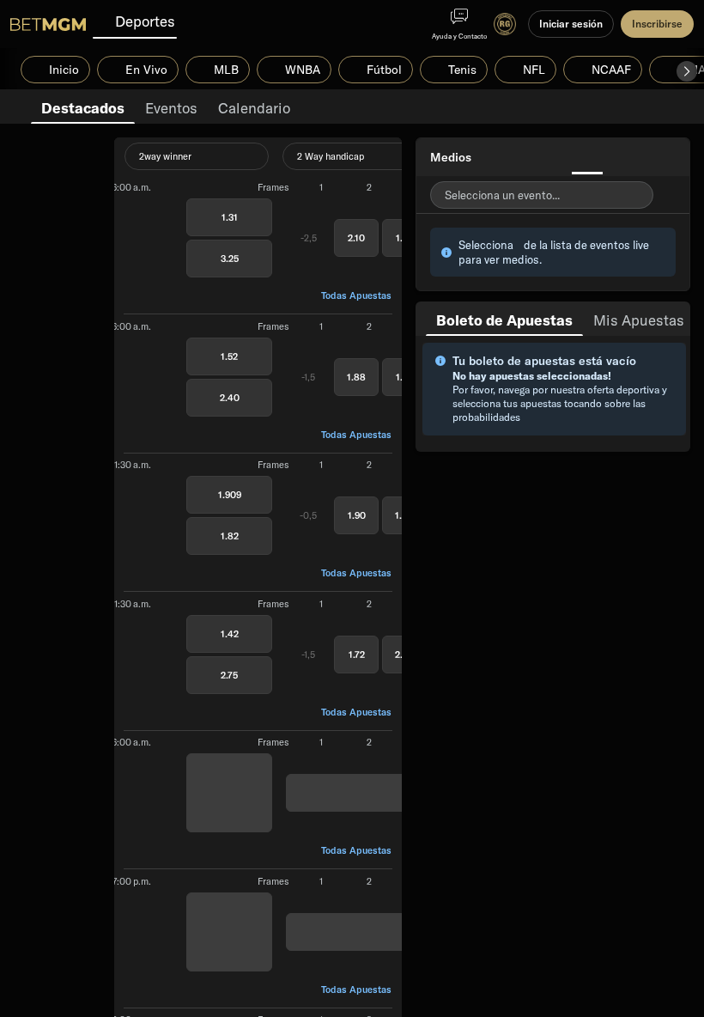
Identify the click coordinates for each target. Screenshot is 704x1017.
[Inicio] (48, 24)
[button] (687, 71)
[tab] (83, 106)
